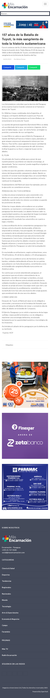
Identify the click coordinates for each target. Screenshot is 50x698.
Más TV (5, 649)
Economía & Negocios (10, 619)
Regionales (6, 587)
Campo (4, 625)
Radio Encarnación (9, 655)
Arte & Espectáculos (10, 613)
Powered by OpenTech (40, 692)
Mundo (5, 600)
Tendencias (6, 581)
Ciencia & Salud (8, 568)
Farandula (6, 632)
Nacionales (6, 594)
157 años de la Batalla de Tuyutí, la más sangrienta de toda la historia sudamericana (23, 39)
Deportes (6, 575)
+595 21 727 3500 (9, 550)
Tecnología (6, 606)
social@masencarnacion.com (13, 552)
